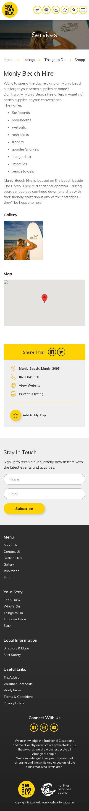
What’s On (12, 606)
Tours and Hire (15, 619)
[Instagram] (44, 727)
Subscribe (24, 508)
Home (8, 59)
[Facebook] (34, 727)
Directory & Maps (16, 648)
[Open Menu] (83, 10)
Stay (7, 626)
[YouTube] (54, 727)
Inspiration (11, 571)
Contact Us (12, 552)
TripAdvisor (12, 677)
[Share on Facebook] (52, 352)
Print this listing (31, 394)
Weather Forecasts (18, 684)
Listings (29, 59)
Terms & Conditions (18, 697)
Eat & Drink (12, 600)
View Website (29, 385)
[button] (44, 298)
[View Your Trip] (65, 10)
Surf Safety (12, 655)
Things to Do (54, 59)
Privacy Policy (14, 703)
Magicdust (68, 802)
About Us (11, 545)
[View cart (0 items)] (37, 10)
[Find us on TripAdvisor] (46, 10)
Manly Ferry (12, 690)
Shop (8, 577)
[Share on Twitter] (61, 352)
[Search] (74, 10)
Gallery (9, 564)
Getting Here (13, 558)
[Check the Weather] (56, 10)
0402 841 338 (29, 377)
